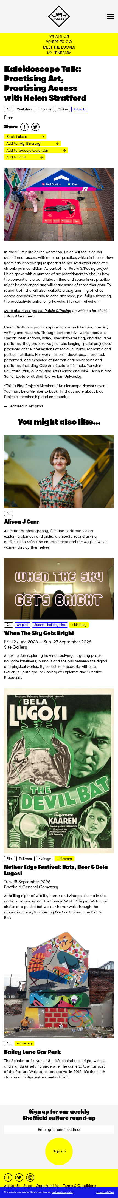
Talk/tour (44, 109)
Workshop (24, 109)
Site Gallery (15, 647)
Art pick (79, 109)
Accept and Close (105, 1192)
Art (9, 109)
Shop (27, 1185)
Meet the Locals (59, 47)
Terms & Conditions (79, 1185)
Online (63, 109)
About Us (11, 1185)
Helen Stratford (17, 327)
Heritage (44, 859)
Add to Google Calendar (27, 150)
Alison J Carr (21, 521)
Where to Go (59, 41)
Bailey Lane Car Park (32, 1052)
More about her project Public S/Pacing (37, 310)
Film (10, 859)
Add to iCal (16, 157)
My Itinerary (59, 52)
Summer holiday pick (49, 625)
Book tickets (17, 136)
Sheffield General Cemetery (31, 887)
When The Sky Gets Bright (39, 633)
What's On (59, 36)
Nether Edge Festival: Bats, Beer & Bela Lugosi (56, 870)
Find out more (72, 391)
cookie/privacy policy (62, 1192)
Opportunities (47, 1185)
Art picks (36, 406)
